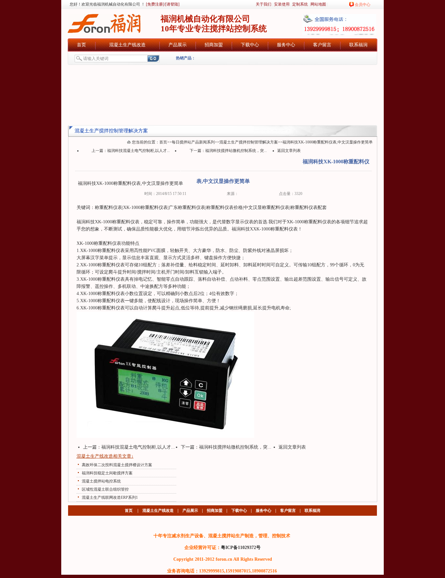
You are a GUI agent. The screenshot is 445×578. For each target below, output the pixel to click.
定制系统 (300, 4)
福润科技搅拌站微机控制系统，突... (236, 150)
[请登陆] (172, 4)
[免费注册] (154, 4)
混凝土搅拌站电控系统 (101, 481)
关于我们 (263, 4)
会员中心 (362, 4)
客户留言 (322, 44)
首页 (81, 44)
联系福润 (358, 44)
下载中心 (250, 44)
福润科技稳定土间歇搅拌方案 (107, 473)
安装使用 (282, 4)
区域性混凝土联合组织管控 (105, 489)
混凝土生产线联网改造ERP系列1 (110, 497)
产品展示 (177, 44)
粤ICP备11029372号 (241, 547)
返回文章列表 (289, 150)
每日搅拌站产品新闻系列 (193, 142)
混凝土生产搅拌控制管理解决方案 (248, 142)
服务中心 (286, 44)
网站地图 (318, 4)
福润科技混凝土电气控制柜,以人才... (138, 150)
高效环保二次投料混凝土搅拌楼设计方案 (117, 465)
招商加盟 (214, 44)
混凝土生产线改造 (127, 44)
